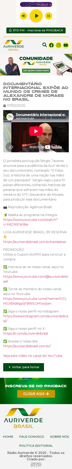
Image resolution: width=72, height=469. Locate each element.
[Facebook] (51, 45)
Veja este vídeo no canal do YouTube (32, 356)
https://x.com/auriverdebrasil (25, 333)
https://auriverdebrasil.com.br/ (27, 346)
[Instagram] (58, 45)
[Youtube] (66, 45)
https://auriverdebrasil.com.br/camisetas (34, 242)
